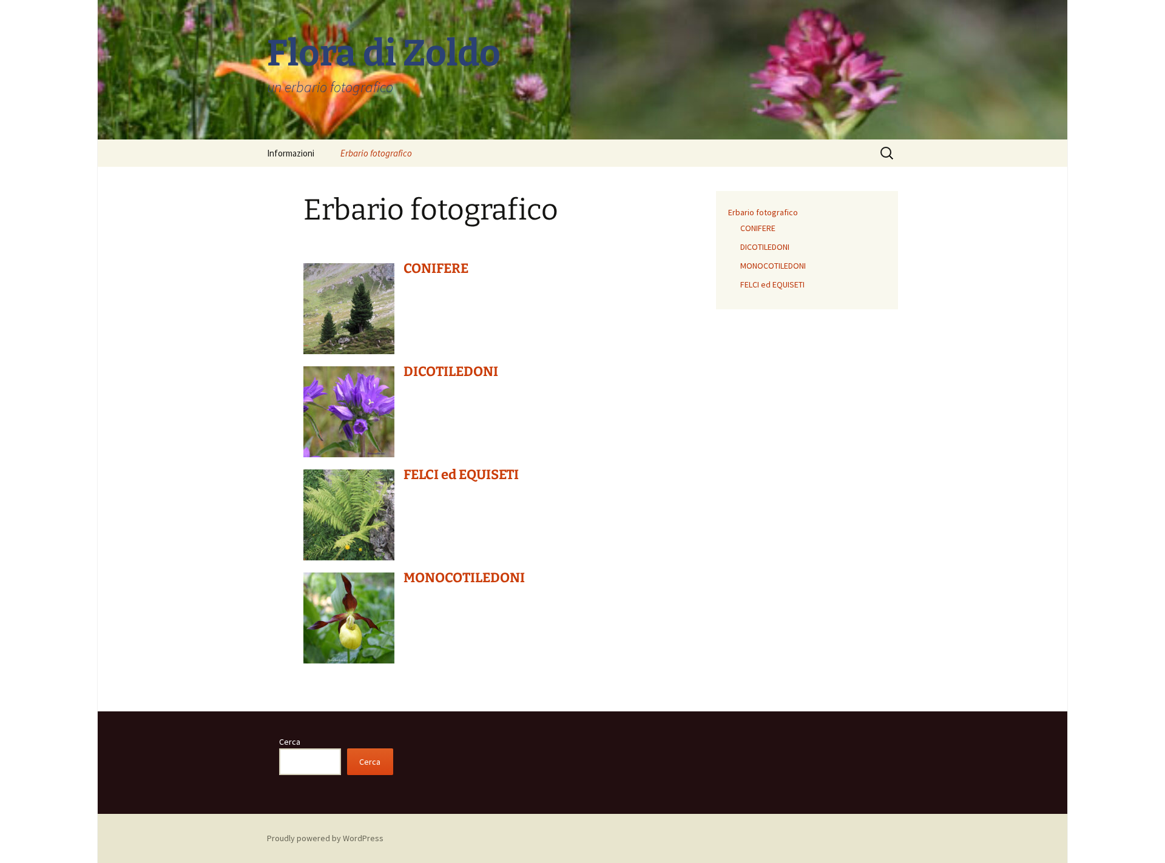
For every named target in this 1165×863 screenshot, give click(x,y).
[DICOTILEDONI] (348, 411)
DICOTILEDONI (451, 371)
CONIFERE (436, 268)
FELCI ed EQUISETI (461, 474)
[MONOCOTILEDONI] (348, 617)
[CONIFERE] (348, 307)
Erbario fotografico (376, 153)
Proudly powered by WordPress (325, 838)
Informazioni (290, 153)
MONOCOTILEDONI (464, 577)
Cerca (289, 741)
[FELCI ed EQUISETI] (348, 514)
